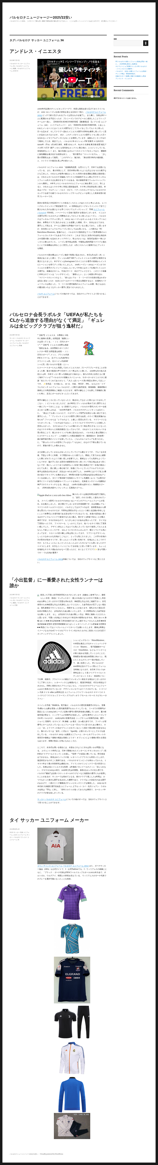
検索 (115, 39)
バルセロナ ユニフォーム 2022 (76, 866)
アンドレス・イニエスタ (36, 51)
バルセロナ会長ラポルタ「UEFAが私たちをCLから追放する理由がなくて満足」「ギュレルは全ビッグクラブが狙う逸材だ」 (57, 320)
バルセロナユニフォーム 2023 (50, 559)
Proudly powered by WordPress (51, 1154)
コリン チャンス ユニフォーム (49, 866)
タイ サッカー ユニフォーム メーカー (49, 820)
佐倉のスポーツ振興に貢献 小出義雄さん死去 (131, 76)
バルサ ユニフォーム (45, 294)
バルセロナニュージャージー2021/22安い (41, 17)
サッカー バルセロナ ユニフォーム (51, 799)
